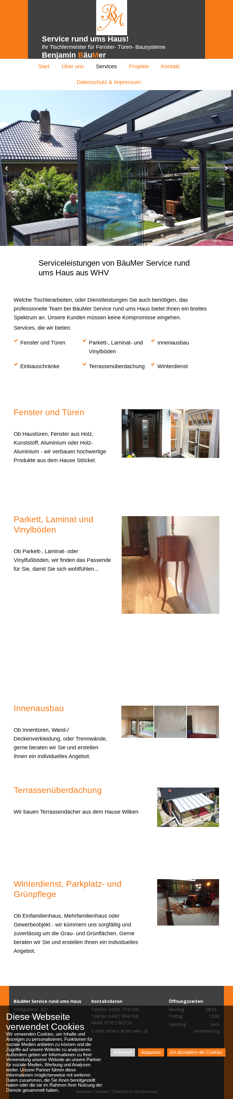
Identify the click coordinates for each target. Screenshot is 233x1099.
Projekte (139, 66)
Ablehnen (122, 1052)
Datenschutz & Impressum (109, 82)
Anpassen (151, 1052)
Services (106, 66)
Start (43, 66)
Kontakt (170, 66)
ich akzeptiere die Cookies (196, 1052)
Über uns (73, 66)
